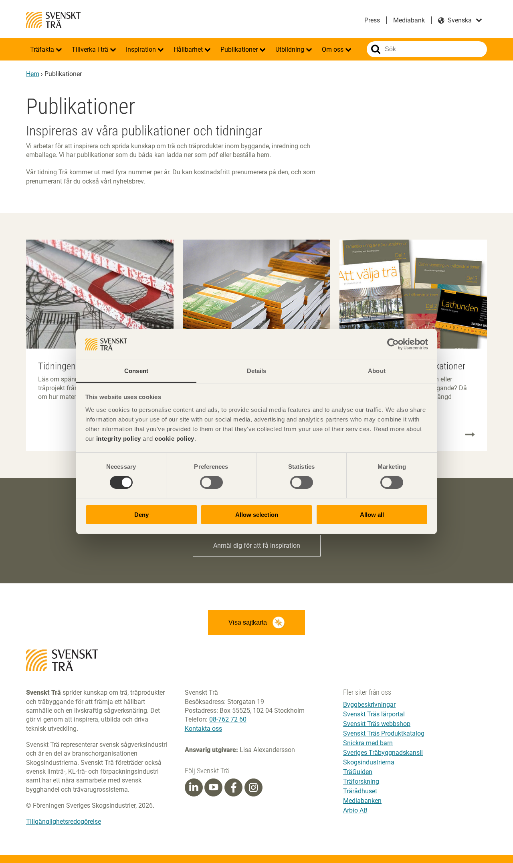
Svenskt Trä (53, 20)
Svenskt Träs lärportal (374, 714)
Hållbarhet (189, 49)
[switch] (211, 482)
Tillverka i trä (91, 49)
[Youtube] (213, 787)
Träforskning (361, 781)
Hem (32, 74)
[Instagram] (253, 787)
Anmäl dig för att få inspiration (256, 545)
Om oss (333, 49)
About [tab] (377, 370)
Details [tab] (257, 370)
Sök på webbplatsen (376, 49)
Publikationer (239, 49)
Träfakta (43, 49)
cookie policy (174, 438)
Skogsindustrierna (368, 762)
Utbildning (290, 49)
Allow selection (256, 514)
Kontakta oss (203, 728)
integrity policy (118, 438)
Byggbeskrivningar (369, 704)
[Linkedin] (193, 787)
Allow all (372, 514)
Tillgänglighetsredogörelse (63, 821)
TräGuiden (357, 772)
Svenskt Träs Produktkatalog (383, 733)
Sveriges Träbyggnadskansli (383, 752)
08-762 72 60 (227, 719)
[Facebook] (233, 787)
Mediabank (409, 20)
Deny (141, 514)
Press (372, 20)
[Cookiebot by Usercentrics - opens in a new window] (393, 344)
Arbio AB (355, 810)
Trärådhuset (360, 791)
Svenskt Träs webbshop (376, 724)
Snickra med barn (368, 743)
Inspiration (142, 49)
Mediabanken (362, 801)
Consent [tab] (136, 370)
